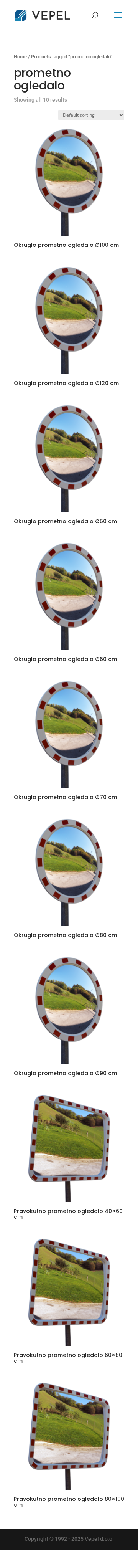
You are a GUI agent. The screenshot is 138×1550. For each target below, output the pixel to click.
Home (20, 56)
